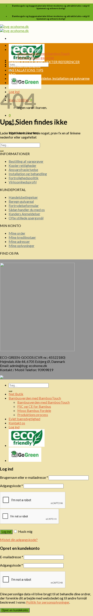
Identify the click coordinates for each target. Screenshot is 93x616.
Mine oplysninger (21, 246)
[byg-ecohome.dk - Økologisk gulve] (14, 28)
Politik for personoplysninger (47, 602)
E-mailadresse (11, 557)
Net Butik (16, 45)
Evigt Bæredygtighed (24, 66)
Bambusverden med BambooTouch (43, 53)
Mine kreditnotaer (22, 237)
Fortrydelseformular (24, 205)
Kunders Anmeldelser (24, 214)
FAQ (12, 74)
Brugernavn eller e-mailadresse (24, 477)
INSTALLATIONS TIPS (26, 70)
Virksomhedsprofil (23, 182)
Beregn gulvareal (21, 201)
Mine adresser (19, 241)
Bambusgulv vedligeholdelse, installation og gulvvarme (49, 78)
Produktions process (32, 415)
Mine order (17, 233)
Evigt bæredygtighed (24, 419)
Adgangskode (11, 486)
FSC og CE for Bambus (34, 406)
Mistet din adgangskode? (19, 540)
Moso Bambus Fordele (34, 410)
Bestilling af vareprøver (26, 161)
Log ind (6, 531)
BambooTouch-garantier (35, 58)
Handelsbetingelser (23, 197)
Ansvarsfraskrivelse (23, 170)
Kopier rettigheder (22, 165)
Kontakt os (17, 82)
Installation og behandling (28, 174)
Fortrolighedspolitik (23, 178)
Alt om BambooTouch (25, 49)
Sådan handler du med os (27, 210)
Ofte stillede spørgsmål (26, 218)
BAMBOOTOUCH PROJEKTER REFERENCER (44, 62)
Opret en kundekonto (15, 610)
